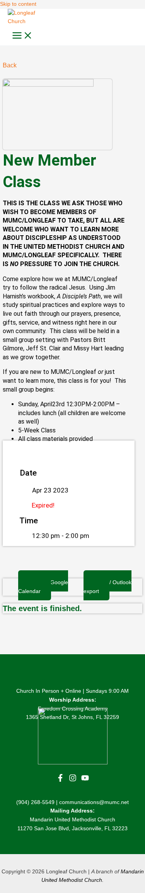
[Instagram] (73, 780)
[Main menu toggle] (22, 36)
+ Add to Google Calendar (43, 587)
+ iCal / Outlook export (107, 587)
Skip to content (18, 4)
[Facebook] (60, 780)
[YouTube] (85, 780)
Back (10, 65)
